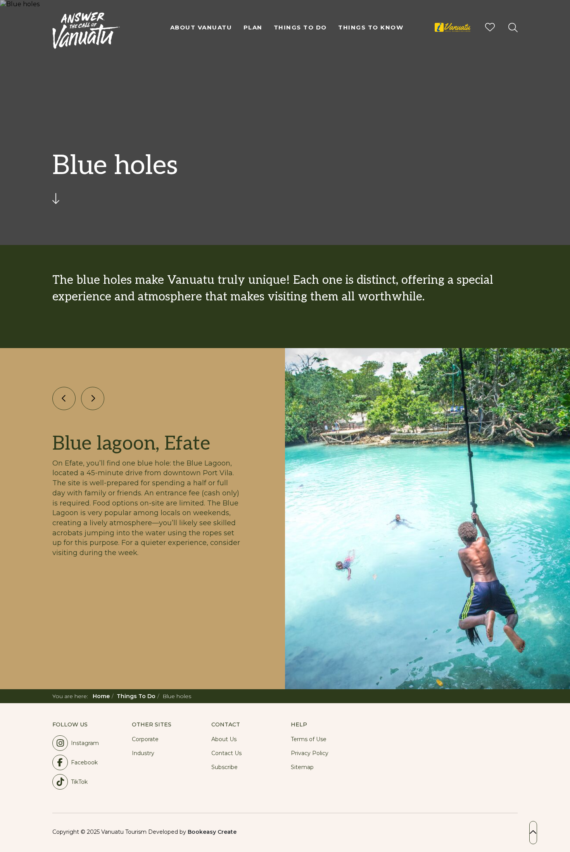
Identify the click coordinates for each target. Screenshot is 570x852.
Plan (253, 27)
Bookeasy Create (212, 831)
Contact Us (226, 753)
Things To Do (300, 27)
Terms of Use (308, 739)
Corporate (145, 739)
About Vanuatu (201, 27)
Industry (143, 753)
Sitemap (302, 767)
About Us (224, 739)
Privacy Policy (309, 753)
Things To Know (370, 27)
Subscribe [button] (224, 767)
